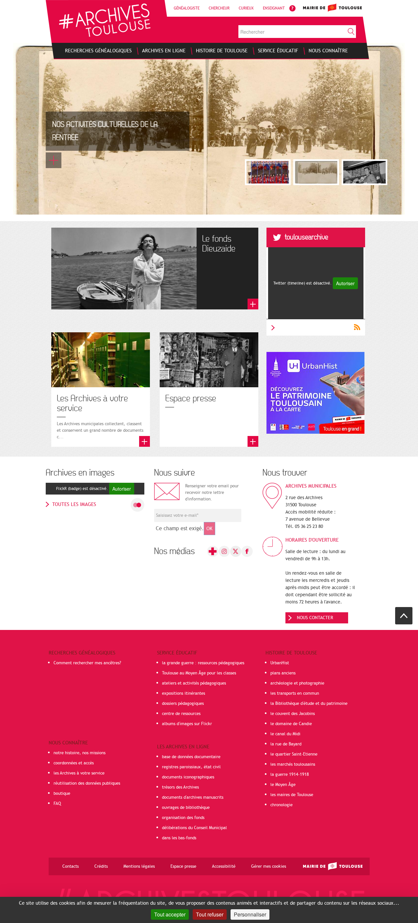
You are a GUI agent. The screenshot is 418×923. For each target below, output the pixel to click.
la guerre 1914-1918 (289, 774)
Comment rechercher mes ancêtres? (87, 663)
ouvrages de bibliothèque (186, 807)
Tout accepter (169, 914)
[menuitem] (98, 51)
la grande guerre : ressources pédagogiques (203, 663)
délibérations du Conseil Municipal (194, 827)
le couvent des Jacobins (292, 713)
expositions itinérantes (183, 693)
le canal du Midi (285, 734)
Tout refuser (209, 914)
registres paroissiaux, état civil (191, 767)
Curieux (246, 8)
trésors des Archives (180, 787)
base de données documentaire (191, 756)
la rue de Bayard (285, 744)
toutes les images (74, 504)
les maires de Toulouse (291, 794)
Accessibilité (223, 866)
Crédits (101, 866)
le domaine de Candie (291, 723)
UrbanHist (279, 663)
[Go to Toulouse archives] (105, 20)
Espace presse (183, 866)
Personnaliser (250, 914)
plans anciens (283, 673)
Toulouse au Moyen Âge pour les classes (199, 673)
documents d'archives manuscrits (192, 797)
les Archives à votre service (79, 773)
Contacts (70, 866)
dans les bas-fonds (179, 838)
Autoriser (345, 283)
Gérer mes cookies (268, 866)
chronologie (281, 805)
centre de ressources (181, 713)
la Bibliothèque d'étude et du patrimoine (308, 703)
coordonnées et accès (74, 763)
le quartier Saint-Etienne (293, 754)
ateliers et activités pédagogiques (194, 683)
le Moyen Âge (283, 784)
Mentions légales (139, 866)
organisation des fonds (183, 817)
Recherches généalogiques (82, 653)
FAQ (57, 803)
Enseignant (274, 8)
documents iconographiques (188, 777)
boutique (62, 793)
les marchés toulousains (292, 764)
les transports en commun (294, 693)
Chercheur (219, 8)
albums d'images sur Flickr (187, 723)
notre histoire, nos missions (79, 753)
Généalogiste (187, 8)
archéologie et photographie (297, 683)
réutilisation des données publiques (87, 783)
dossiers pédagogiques (183, 703)
